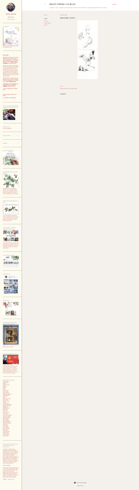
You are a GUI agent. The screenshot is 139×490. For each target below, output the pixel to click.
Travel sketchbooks (80, 7)
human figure (47, 23)
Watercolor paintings (66, 7)
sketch (45, 25)
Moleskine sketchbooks (94, 7)
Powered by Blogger (81, 482)
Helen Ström (11, 14)
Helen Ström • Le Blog (62, 4)
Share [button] (45, 15)
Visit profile (11, 19)
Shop (56, 7)
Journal (52, 7)
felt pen (46, 21)
